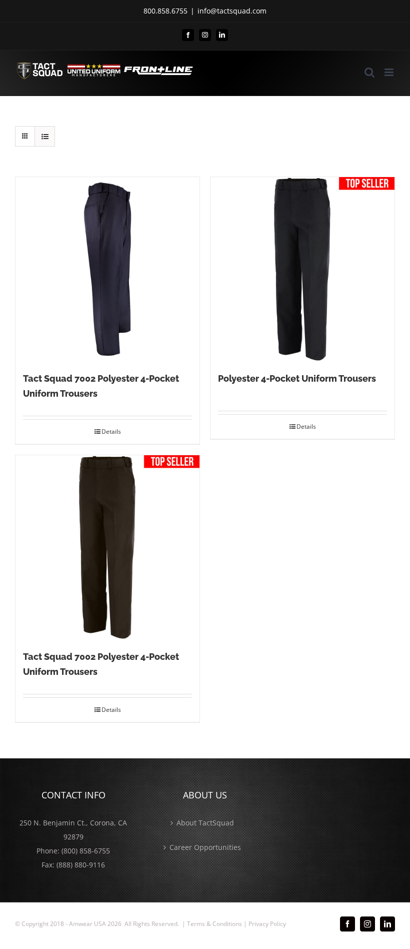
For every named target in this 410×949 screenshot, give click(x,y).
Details (111, 431)
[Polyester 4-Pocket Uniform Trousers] (302, 269)
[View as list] (44, 136)
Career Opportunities (205, 847)
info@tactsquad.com (232, 11)
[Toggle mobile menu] (389, 72)
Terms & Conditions (214, 923)
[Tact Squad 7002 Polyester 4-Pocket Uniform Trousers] (108, 269)
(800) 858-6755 (86, 850)
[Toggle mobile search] (369, 72)
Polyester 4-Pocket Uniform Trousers (297, 378)
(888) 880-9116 (80, 864)
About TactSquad (205, 822)
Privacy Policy (267, 923)
